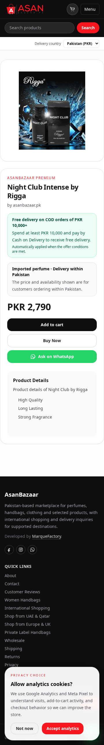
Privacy (11, 664)
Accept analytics (63, 728)
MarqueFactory (46, 536)
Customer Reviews (22, 591)
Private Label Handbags (28, 632)
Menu (90, 9)
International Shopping (27, 608)
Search (88, 27)
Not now (24, 728)
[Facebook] (9, 549)
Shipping (13, 648)
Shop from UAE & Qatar (27, 616)
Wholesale (15, 640)
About (10, 575)
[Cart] (72, 9)
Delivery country (48, 43)
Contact (12, 583)
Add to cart (52, 324)
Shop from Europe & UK (28, 624)
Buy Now (52, 340)
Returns (12, 656)
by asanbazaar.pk (24, 205)
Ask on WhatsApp (56, 356)
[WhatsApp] (32, 549)
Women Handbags (22, 600)
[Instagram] (20, 549)
